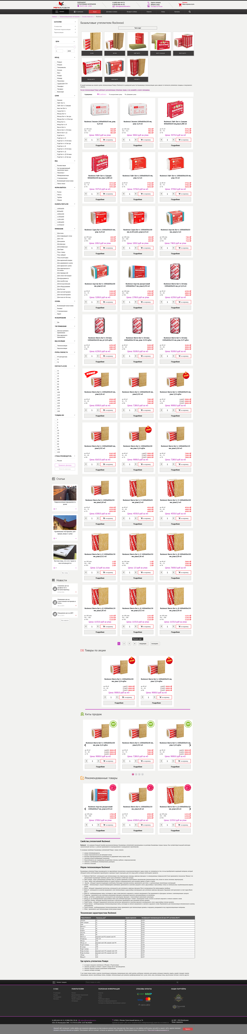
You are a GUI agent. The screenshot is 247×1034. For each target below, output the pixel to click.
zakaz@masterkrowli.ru (122, 6)
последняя (154, 643)
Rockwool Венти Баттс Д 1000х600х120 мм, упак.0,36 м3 (100, 609)
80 (58, 387)
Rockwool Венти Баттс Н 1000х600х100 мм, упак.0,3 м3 (175, 501)
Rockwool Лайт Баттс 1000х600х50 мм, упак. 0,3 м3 (138, 177)
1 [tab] (133, 774)
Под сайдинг (61, 255)
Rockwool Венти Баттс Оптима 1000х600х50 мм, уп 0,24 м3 (175, 285)
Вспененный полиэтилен (65, 181)
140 (58, 400)
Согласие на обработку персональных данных (112, 1003)
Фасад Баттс (61, 114)
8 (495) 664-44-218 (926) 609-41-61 (119, 3)
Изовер (59, 78)
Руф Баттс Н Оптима (64, 141)
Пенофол (60, 86)
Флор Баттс (61, 122)
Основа (57, 301)
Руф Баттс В (61, 146)
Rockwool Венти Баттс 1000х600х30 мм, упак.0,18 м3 (99, 393)
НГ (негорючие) (62, 357)
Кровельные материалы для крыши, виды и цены (64, 532)
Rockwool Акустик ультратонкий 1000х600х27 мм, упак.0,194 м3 (138, 285)
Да (58, 322)
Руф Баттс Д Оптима (64, 154)
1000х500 (60, 214)
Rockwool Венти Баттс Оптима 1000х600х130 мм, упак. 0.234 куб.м (137, 339)
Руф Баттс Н (61, 138)
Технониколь (61, 67)
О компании (79, 12)
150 (58, 403)
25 (58, 376)
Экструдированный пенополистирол (63, 169)
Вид (56, 161)
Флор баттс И (62, 124)
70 (58, 447)
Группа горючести (61, 352)
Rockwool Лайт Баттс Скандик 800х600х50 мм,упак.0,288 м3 (175, 122)
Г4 (58, 362)
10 (58, 430)
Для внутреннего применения (63, 332)
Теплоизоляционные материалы (69, 16)
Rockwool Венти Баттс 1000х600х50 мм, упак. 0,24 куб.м (175, 393)
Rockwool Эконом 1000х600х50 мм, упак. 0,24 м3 (100, 122)
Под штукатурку (62, 257)
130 (58, 398)
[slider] (56, 46)
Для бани (60, 249)
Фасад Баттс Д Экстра (65, 119)
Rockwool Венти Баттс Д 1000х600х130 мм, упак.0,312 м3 (137, 609)
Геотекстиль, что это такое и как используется (65, 562)
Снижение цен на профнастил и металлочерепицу (63, 588)
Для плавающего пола (64, 236)
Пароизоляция (58, 32)
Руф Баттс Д (61, 151)
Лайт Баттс (61, 103)
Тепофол (60, 89)
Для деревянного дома (65, 263)
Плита (59, 195)
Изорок (59, 65)
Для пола (60, 233)
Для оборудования (63, 286)
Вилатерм (60, 92)
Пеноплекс (60, 81)
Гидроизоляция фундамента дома (65, 503)
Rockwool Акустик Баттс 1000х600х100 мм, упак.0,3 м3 (100, 285)
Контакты (177, 12)
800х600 (60, 211)
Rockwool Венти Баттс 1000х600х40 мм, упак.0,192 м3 (137, 393)
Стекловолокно (62, 178)
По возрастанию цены (115, 94)
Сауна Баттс (61, 111)
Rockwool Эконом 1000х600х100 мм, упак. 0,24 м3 (138, 122)
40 (58, 381)
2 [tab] (136, 774)
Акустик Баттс (62, 108)
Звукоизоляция (62, 348)
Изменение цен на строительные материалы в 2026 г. (67, 601)
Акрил (59, 314)
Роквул (59, 62)
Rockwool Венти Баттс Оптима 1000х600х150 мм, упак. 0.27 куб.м (175, 339)
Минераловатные (63, 175)
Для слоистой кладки (64, 276)
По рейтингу (102, 94)
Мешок (59, 200)
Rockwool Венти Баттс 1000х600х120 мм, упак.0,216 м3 (175, 447)
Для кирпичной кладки (64, 260)
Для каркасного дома (64, 266)
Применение (59, 229)
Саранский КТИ (62, 84)
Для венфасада (62, 247)
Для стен (60, 239)
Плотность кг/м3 (61, 366)
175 (58, 408)
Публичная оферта (104, 999)
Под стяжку (61, 252)
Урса (58, 73)
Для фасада (61, 244)
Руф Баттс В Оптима (64, 149)
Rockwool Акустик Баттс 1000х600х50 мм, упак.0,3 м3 (175, 231)
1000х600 (60, 209)
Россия (59, 461)
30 (58, 379)
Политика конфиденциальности (107, 1001)
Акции (94, 12)
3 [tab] (139, 774)
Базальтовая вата (87, 16)
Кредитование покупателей (80, 995)
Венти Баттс (61, 127)
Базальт (60, 308)
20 (58, 373)
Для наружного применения (62, 336)
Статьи (163, 12)
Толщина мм (59, 415)
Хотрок (59, 70)
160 (58, 406)
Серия (57, 96)
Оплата (74, 993)
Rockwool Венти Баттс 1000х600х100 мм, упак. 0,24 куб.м (137, 447)
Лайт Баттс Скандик (64, 105)
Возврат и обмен (132, 12)
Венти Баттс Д (62, 133)
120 (58, 395)
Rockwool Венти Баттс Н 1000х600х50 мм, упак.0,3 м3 (138, 501)
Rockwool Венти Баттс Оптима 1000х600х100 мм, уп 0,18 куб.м (100, 339)
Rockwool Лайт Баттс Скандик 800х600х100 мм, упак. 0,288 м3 (100, 177)
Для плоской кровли (64, 295)
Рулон (59, 192)
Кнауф (59, 75)
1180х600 (60, 222)
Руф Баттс (60, 135)
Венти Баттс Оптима (64, 130)
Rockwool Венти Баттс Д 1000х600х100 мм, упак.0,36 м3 (175, 555)
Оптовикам (75, 1001)
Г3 (58, 359)
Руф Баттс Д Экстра (64, 157)
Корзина (184, 2)
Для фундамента (63, 278)
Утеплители (58, 26)
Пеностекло (61, 183)
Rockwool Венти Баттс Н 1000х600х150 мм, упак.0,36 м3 (137, 555)
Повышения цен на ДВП (65, 613)
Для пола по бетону (64, 297)
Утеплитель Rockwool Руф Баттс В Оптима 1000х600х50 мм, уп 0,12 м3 (63, 744)
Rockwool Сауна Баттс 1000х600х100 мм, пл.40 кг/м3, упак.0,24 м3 (137, 231)
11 (58, 371)
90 (58, 390)
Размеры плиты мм (61, 204)
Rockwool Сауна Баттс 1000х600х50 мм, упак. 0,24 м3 (100, 231)
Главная (54, 16)
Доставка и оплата (111, 12)
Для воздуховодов (63, 284)
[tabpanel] (119, 681)
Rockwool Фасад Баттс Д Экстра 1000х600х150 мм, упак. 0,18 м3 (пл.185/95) (62, 809)
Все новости (65, 620)
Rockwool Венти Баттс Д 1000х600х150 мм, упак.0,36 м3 (175, 609)
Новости (149, 12)
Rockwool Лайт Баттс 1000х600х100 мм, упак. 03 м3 (175, 177)
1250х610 (60, 225)
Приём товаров (76, 999)
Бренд (57, 57)
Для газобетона (62, 281)
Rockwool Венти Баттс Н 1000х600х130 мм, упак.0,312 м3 (100, 555)
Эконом (59, 100)
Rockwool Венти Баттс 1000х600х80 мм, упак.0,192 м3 (99, 447)
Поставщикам (57, 997)
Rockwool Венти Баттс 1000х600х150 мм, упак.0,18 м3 (99, 501)
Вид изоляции (60, 341)
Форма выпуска (60, 187)
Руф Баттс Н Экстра (64, 143)
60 (58, 444)
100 (58, 392)
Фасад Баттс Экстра (64, 116)
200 (58, 411)
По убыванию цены (130, 94)
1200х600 (60, 217)
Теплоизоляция (62, 346)
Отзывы (55, 995)
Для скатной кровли (64, 292)
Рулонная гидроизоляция (62, 29)
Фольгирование (60, 318)
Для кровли (61, 241)
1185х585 (60, 219)
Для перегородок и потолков (63, 269)
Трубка (59, 197)
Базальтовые (61, 165)
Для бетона (61, 289)
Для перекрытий (62, 273)
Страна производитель (63, 456)
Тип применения (60, 326)
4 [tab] (143, 774)
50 (58, 384)
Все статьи (65, 573)
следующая (142, 643)
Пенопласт (60, 173)
